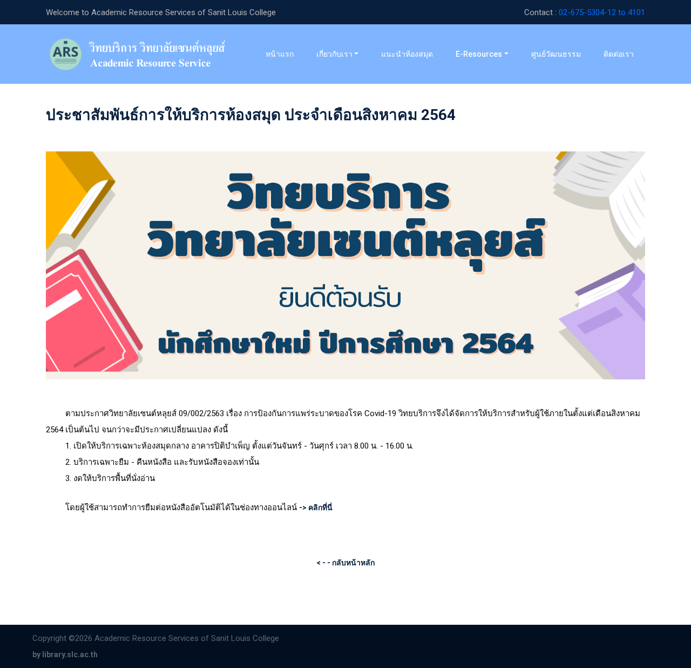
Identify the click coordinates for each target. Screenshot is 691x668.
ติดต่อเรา (619, 54)
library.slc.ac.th (70, 654)
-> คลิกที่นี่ (316, 507)
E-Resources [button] (479, 54)
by (65, 654)
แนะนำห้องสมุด (407, 54)
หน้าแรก (285, 53)
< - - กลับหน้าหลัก (345, 562)
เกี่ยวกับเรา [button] (334, 54)
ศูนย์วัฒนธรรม (556, 54)
